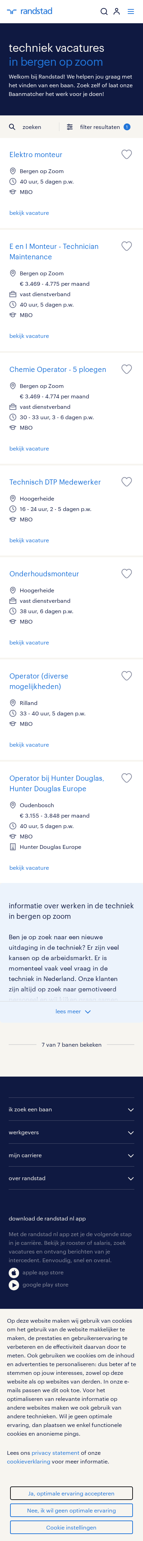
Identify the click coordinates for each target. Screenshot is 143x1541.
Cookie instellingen (71, 1527)
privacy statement (55, 1452)
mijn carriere (25, 1155)
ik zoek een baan (30, 1109)
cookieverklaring (28, 1461)
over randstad (27, 1178)
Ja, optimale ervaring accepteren (71, 1493)
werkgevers (24, 1132)
